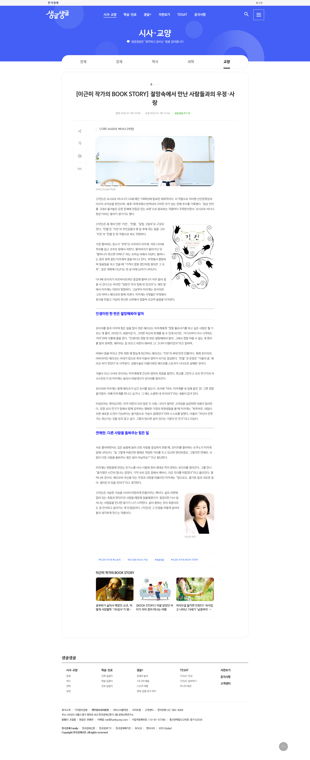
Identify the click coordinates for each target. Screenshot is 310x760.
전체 (83, 62)
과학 (191, 62)
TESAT (182, 15)
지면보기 (164, 15)
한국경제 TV (105, 728)
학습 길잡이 (107, 681)
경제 (119, 62)
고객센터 (149, 710)
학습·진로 (129, 15)
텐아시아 (150, 728)
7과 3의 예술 (143, 681)
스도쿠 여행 (142, 686)
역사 (155, 62)
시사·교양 (109, 15)
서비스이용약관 (120, 710)
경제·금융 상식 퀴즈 (146, 691)
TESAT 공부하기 (188, 681)
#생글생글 (159, 560)
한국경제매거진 (123, 728)
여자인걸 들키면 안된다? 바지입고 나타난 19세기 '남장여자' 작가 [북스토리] (194, 609)
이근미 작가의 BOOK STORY (115, 573)
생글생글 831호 (182, 113)
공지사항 (200, 15)
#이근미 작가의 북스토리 (110, 560)
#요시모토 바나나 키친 (138, 560)
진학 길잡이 (107, 676)
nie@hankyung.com (116, 719)
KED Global (165, 728)
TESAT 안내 (186, 676)
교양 (227, 62)
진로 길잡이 (107, 686)
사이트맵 (136, 710)
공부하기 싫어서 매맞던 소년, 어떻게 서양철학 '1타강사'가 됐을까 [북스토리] (114, 609)
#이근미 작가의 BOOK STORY (184, 560)
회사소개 (66, 710)
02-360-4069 (175, 710)
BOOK (138, 728)
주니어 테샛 (185, 686)
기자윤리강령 (80, 710)
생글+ (147, 15)
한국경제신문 (88, 728)
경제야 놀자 (142, 676)
